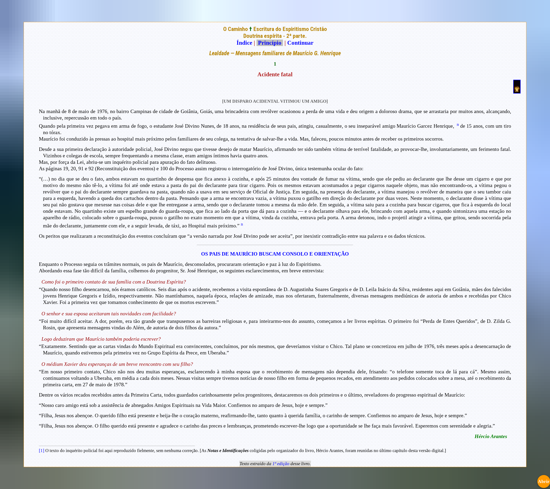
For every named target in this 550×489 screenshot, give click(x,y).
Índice (244, 43)
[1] (41, 450)
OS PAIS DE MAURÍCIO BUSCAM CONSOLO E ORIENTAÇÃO (275, 254)
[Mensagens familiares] (517, 91)
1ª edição (280, 463)
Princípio (270, 43)
